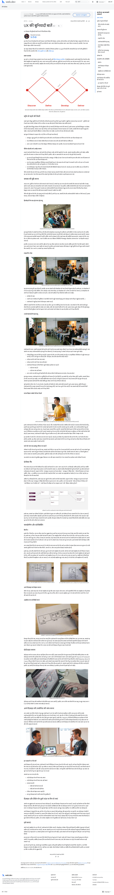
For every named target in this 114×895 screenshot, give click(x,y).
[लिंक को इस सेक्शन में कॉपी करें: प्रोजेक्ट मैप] (33, 462)
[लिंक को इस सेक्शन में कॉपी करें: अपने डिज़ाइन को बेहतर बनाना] (42, 587)
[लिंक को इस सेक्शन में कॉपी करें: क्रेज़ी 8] (29, 530)
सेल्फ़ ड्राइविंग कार (41, 51)
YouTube (95, 879)
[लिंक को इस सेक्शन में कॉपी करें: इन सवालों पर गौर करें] (37, 761)
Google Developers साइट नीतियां (43, 864)
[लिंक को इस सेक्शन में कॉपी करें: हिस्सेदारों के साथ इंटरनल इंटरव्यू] (44, 201)
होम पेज (25, 21)
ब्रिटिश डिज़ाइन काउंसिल (59, 59)
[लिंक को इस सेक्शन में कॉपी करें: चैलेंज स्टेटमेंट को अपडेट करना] (42, 149)
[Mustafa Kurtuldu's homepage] (36, 37)
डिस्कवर (29, 2)
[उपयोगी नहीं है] (89, 21)
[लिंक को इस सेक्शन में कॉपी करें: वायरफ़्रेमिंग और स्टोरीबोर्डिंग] (44, 525)
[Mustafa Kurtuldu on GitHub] (33, 37)
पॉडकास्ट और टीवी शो (76, 884)
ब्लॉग (61, 2)
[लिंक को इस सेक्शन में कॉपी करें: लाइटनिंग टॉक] (33, 253)
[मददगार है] (86, 21)
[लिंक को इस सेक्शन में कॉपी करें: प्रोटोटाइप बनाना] (36, 650)
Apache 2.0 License (82, 863)
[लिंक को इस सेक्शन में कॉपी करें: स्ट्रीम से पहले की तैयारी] (41, 116)
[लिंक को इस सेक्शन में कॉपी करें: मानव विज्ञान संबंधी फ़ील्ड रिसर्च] (43, 393)
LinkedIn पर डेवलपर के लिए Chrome (100, 882)
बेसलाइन (37, 2)
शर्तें (2, 891)
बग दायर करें (53, 877)
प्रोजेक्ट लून (51, 51)
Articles (4, 7)
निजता (6, 891)
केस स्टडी (68, 2)
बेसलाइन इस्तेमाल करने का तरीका (49, 2)
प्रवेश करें (110, 2)
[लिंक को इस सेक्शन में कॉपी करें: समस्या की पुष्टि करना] (40, 179)
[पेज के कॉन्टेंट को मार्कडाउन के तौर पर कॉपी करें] (59, 26)
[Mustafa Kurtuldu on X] (31, 37)
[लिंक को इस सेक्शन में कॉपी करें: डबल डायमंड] (32, 56)
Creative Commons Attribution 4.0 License (56, 863)
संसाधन (22, 2)
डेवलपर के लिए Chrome (77, 877)
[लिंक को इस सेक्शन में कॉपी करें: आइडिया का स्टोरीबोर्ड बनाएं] (41, 600)
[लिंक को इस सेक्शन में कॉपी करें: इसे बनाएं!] (32, 823)
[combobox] (82, 1)
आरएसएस (94, 884)
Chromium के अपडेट (76, 879)
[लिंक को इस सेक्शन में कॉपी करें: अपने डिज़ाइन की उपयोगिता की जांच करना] (55, 708)
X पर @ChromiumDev (98, 877)
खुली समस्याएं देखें (54, 879)
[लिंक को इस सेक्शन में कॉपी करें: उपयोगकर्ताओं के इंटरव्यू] (39, 314)
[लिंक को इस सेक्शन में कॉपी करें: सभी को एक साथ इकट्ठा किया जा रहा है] (47, 446)
